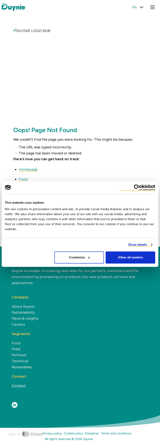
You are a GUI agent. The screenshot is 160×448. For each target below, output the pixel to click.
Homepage (28, 169)
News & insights (25, 318)
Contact (19, 385)
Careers (18, 324)
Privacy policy (52, 433)
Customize (77, 257)
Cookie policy (73, 433)
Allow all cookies (130, 257)
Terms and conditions (116, 433)
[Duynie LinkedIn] (15, 405)
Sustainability (23, 312)
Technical (20, 361)
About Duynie (23, 306)
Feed (16, 349)
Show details (137, 244)
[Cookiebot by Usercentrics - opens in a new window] (137, 187)
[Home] (25, 437)
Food (23, 179)
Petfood (19, 355)
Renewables (22, 367)
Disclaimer (92, 433)
